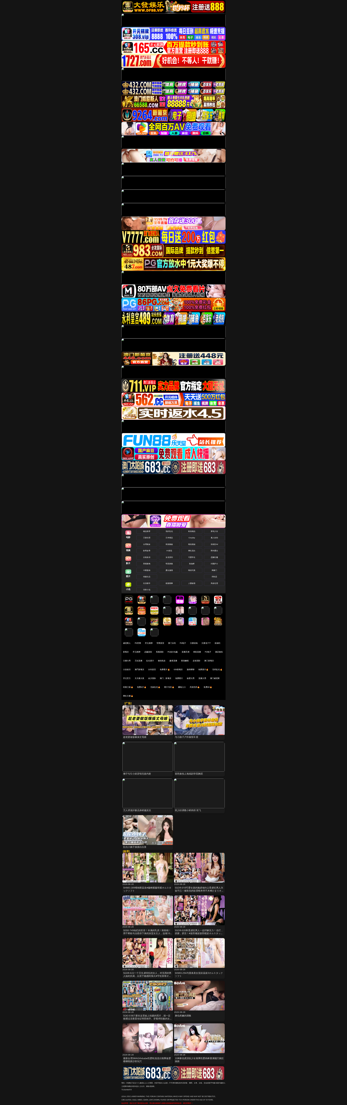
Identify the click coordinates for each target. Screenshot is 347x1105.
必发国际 (196, 660)
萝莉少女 (214, 531)
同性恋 (214, 576)
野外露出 (214, 550)
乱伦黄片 (150, 660)
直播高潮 (185, 652)
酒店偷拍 (219, 652)
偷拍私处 (162, 660)
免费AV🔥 (208, 687)
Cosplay (192, 537)
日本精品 (169, 537)
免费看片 (179, 678)
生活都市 (146, 583)
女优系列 (169, 557)
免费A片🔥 (141, 687)
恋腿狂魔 (214, 557)
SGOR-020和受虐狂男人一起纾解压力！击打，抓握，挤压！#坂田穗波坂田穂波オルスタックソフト (199, 933)
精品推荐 (146, 531)
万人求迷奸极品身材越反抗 (137, 810)
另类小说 (146, 589)
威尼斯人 (127, 643)
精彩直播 (197, 652)
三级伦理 (146, 537)
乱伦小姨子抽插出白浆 (135, 846)
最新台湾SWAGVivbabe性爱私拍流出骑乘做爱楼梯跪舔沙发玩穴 (147, 1060)
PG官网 (138, 643)
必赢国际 (148, 652)
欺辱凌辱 (146, 550)
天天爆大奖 (139, 678)
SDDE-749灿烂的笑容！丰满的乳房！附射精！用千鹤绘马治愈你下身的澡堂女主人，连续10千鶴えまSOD (147, 933)
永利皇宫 (152, 669)
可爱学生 (191, 557)
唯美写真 (191, 570)
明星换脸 (169, 563)
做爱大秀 (191, 678)
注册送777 (206, 643)
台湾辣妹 (146, 544)
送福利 (217, 643)
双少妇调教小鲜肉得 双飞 (188, 810)
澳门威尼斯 (215, 678)
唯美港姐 (191, 544)
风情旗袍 (146, 563)
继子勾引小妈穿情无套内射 (137, 773)
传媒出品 (146, 576)
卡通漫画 (146, 570)
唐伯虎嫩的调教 (183, 1015)
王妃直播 (138, 660)
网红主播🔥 (128, 696)
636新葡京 (178, 669)
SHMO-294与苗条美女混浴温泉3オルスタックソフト (199, 974)
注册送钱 (194, 643)
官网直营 (160, 643)
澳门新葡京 (209, 660)
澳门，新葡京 (165, 678)
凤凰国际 (160, 652)
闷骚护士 (214, 563)
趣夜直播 (173, 660)
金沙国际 (152, 678)
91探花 (169, 550)
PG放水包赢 (173, 652)
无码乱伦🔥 (217, 669)
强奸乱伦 (169, 531)
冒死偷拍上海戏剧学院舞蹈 (189, 773)
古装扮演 (146, 557)
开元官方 (127, 678)
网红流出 (191, 550)
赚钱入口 (182, 687)
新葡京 (126, 652)
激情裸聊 (191, 669)
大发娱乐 (127, 669)
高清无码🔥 (195, 687)
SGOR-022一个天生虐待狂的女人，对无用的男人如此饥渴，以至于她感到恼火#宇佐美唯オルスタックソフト (147, 975)
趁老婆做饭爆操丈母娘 (135, 737)
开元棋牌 (149, 643)
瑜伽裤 (191, 563)
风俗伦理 (214, 583)
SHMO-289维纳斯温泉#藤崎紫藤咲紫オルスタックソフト (147, 889)
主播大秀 (127, 660)
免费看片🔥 (165, 669)
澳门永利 (172, 643)
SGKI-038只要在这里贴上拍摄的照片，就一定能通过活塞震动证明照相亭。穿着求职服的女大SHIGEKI (147, 1018)
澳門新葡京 (139, 669)
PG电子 (183, 643)
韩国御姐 (169, 544)
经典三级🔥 (128, 687)
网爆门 (214, 570)
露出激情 (169, 570)
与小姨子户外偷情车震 (186, 737)
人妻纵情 (191, 583)
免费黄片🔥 (203, 669)
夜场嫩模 (185, 660)
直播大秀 (202, 678)
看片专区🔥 (169, 687)
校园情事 (169, 583)
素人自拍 (214, 537)
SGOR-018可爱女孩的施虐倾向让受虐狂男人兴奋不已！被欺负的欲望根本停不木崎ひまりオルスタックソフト (199, 890)
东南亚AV (214, 544)
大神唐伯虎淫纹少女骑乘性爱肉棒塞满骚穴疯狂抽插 (199, 1060)
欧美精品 (191, 531)
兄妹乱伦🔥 (155, 687)
